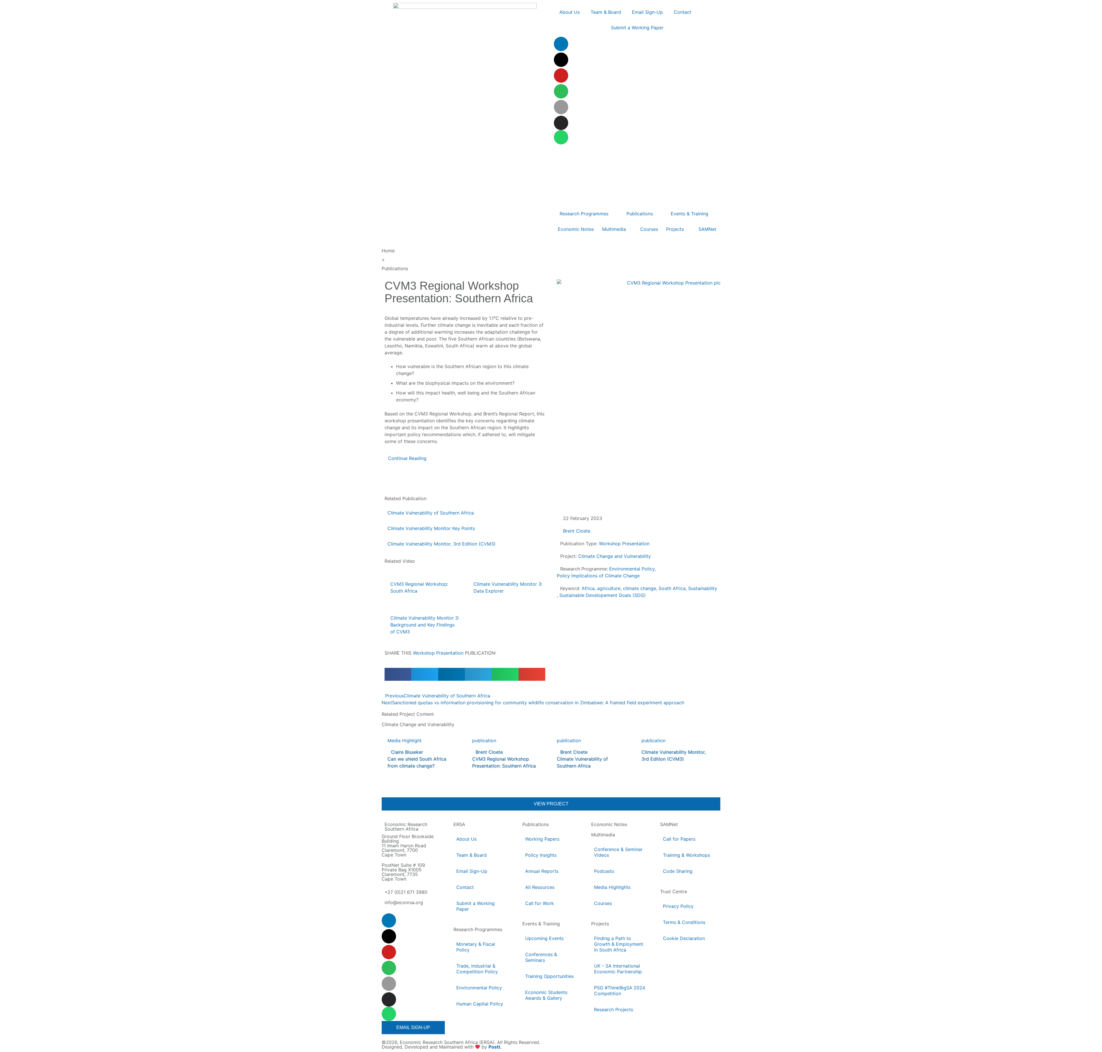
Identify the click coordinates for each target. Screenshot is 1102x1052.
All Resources (539, 887)
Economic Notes (609, 824)
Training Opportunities (549, 976)
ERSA (459, 824)
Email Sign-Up (471, 871)
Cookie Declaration (684, 938)
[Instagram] (561, 123)
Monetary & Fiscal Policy (475, 947)
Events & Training (541, 924)
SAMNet (669, 824)
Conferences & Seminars (541, 957)
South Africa (672, 588)
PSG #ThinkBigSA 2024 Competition (619, 990)
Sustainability (702, 588)
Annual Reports (541, 871)
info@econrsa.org (404, 902)
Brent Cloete (576, 531)
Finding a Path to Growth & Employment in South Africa (618, 944)
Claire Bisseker (407, 752)
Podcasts (604, 871)
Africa (588, 588)
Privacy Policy (678, 906)
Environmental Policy (632, 569)
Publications (395, 268)
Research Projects (613, 1009)
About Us (466, 839)
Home (388, 251)
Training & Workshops (686, 855)
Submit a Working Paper (475, 906)
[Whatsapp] (561, 137)
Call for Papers (679, 839)
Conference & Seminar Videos (618, 852)
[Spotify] (561, 91)
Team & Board (471, 855)
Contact (465, 887)
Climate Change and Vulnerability (614, 556)
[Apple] (561, 107)
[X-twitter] (561, 60)
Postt (494, 1047)
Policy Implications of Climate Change (598, 576)
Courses (603, 903)
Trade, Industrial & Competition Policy (477, 968)
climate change (639, 588)
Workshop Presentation (438, 653)
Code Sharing (677, 871)
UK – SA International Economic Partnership (618, 968)
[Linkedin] (561, 44)
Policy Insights (540, 855)
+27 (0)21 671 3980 (406, 892)
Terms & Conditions (684, 922)
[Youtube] (561, 75)
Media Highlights (612, 887)
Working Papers (542, 839)
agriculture (608, 588)
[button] (398, 674)
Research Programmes (477, 929)
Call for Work (539, 903)
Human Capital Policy (479, 1004)
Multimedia (603, 835)
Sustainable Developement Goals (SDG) (602, 595)
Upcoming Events (544, 938)
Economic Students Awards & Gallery (546, 995)
